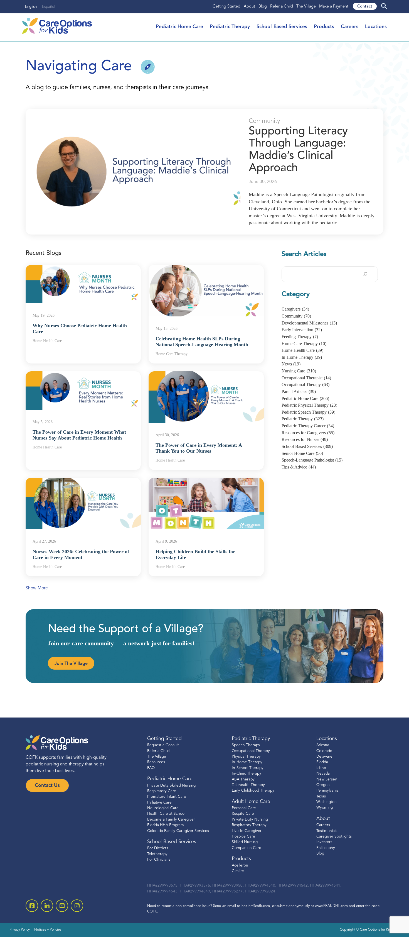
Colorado (324, 751)
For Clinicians (158, 860)
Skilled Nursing (245, 842)
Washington (326, 802)
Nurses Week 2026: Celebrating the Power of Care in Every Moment (81, 554)
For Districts (157, 848)
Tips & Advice (299, 467)
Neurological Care (163, 808)
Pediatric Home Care (179, 27)
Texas (321, 796)
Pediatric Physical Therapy (309, 405)
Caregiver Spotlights (334, 836)
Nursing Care (299, 371)
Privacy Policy (19, 929)
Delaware (324, 756)
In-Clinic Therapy (246, 773)
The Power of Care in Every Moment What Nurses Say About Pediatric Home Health (79, 435)
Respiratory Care (161, 791)
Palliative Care (159, 802)
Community (264, 121)
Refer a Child (281, 6)
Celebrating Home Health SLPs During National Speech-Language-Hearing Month (202, 342)
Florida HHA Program (165, 825)
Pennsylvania (327, 790)
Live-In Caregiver (247, 831)
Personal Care (244, 808)
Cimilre (238, 871)
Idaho (321, 768)
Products (324, 27)
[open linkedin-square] (47, 905)
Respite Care (243, 814)
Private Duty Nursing (250, 819)
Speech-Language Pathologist (312, 460)
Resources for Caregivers (308, 432)
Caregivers (295, 309)
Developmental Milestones (309, 323)
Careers (349, 27)
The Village (306, 6)
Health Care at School (166, 814)
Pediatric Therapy (230, 27)
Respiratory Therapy (249, 825)
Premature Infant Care (166, 797)
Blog (262, 6)
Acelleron (240, 865)
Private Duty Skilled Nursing (171, 785)
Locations (376, 27)
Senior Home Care (302, 453)
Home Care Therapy (304, 343)
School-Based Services (282, 27)
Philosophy (325, 848)
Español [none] (48, 7)
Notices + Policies (47, 929)
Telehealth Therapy (248, 785)
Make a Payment (333, 6)
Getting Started (226, 6)
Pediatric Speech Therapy (308, 412)
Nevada (323, 773)
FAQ (151, 768)
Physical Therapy (246, 756)
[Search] (365, 274)
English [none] (31, 7)
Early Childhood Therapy (253, 790)
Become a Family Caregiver (171, 819)
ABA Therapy (243, 779)
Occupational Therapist (306, 377)
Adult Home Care (251, 801)
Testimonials (326, 831)
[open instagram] (77, 905)
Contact (364, 6)
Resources (156, 762)
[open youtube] (62, 905)
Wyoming (324, 807)
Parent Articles (299, 391)
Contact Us (47, 785)
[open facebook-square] (32, 905)
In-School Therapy (247, 768)
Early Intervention (302, 329)
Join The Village (71, 664)
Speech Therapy (246, 745)
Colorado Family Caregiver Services (178, 831)
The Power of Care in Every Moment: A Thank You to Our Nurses (199, 448)
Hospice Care (243, 836)
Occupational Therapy (305, 384)
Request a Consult (163, 745)
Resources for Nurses (305, 439)
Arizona (322, 745)
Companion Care (246, 848)
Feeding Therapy (300, 336)
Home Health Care (302, 350)
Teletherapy (157, 854)
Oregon (323, 785)
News (291, 364)
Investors (324, 842)
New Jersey (326, 779)
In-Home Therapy (302, 357)
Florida (322, 762)
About (249, 6)
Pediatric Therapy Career (308, 425)
